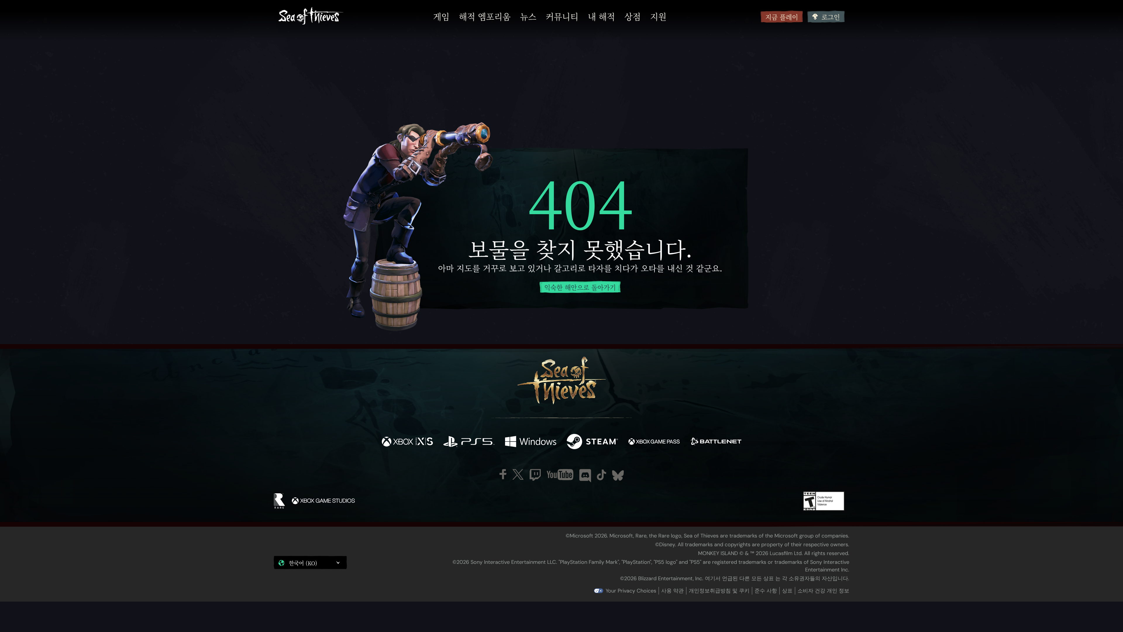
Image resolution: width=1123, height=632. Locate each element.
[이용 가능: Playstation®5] (469, 442)
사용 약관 (672, 590)
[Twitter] (518, 474)
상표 (787, 590)
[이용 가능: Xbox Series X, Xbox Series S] (407, 442)
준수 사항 (766, 590)
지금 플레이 (781, 16)
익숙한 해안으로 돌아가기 (580, 287)
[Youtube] (560, 474)
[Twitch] (535, 474)
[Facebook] (503, 474)
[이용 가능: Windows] (530, 442)
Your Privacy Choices (631, 590)
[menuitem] (441, 17)
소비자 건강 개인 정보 (823, 590)
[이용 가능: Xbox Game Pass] (654, 442)
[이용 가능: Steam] (592, 442)
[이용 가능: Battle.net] (716, 442)
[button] (310, 562)
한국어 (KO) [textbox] (303, 563)
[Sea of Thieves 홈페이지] (310, 16)
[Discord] (585, 475)
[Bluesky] (618, 475)
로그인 (830, 16)
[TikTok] (601, 474)
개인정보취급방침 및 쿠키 (719, 590)
